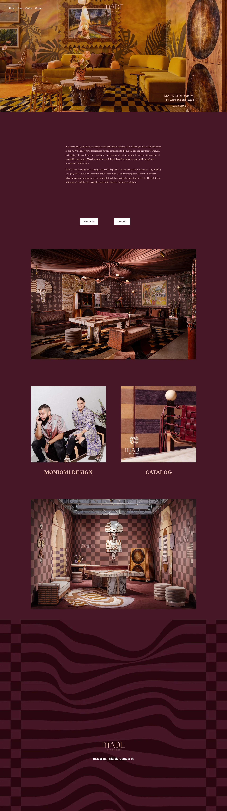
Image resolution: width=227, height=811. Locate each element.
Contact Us (122, 221)
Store (20, 8)
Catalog (28, 8)
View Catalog (89, 221)
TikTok (113, 758)
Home (12, 8)
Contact (38, 8)
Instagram (100, 758)
